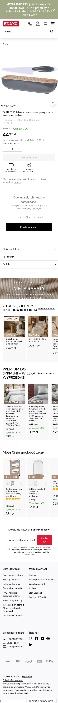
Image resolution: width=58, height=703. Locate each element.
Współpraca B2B (37, 584)
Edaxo (6, 44)
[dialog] (41, 700)
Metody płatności (11, 579)
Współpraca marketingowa (41, 579)
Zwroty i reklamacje (12, 588)
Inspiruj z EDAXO (37, 597)
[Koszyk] (45, 23)
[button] (13, 498)
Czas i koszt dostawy (13, 575)
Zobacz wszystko (46, 308)
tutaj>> (17, 182)
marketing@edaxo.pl (18, 693)
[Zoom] (53, 103)
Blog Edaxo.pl (35, 593)
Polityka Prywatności (13, 680)
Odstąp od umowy (11, 584)
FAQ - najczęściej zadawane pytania (11, 594)
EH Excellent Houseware (28, 120)
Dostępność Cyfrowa (13, 615)
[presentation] (22, 483)
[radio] (12, 483)
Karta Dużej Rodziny (12, 600)
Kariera (32, 588)
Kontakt (33, 575)
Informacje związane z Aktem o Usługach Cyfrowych (13, 607)
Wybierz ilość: (11, 143)
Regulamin (27, 676)
